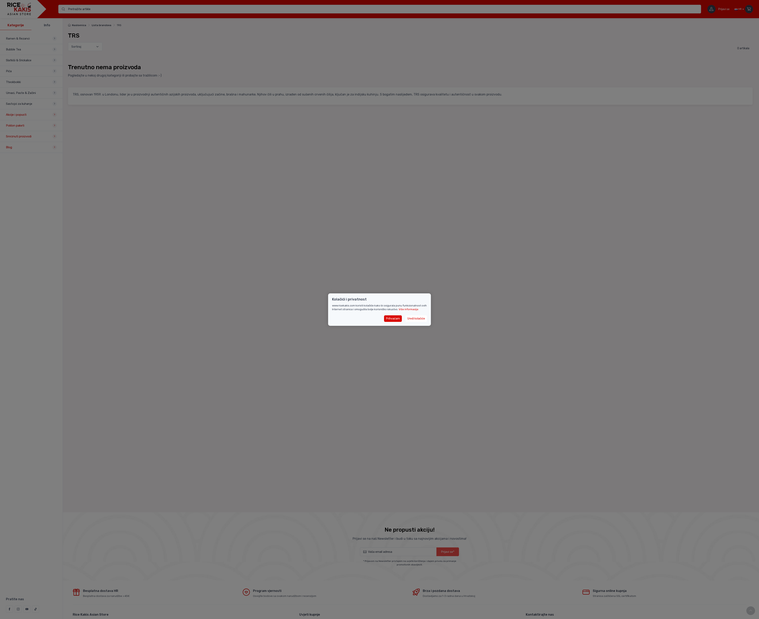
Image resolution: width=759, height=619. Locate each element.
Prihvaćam (393, 318)
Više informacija (408, 309)
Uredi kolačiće (416, 318)
